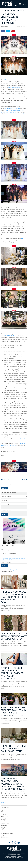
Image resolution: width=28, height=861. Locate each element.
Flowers (2, 812)
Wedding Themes (4, 820)
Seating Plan (3, 827)
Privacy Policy (13, 856)
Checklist (5, 558)
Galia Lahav (21, 110)
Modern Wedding (14, 849)
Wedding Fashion (4, 819)
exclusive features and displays (12, 108)
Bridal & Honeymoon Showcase (10, 80)
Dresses (2, 810)
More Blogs (3, 802)
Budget (2, 831)
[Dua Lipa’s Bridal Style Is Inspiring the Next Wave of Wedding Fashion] (14, 623)
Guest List (18, 558)
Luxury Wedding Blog (16, 857)
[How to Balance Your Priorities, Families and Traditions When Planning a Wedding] (14, 699)
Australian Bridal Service (14, 87)
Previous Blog (5, 479)
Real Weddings (3, 818)
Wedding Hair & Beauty (5, 823)
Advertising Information (5, 837)
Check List (2, 829)
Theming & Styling (4, 814)
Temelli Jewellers (14, 112)
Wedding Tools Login (4, 835)
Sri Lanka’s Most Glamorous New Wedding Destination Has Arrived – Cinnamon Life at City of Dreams (14, 783)
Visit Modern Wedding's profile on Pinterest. (13, 570)
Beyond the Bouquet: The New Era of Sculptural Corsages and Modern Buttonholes (12, 673)
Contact (2, 838)
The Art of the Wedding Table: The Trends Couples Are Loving (13, 749)
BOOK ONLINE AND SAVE (11, 335)
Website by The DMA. (16, 854)
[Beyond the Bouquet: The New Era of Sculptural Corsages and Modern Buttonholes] (14, 659)
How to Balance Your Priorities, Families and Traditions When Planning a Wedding (13, 711)
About (2, 836)
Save (15, 34)
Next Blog (23, 479)
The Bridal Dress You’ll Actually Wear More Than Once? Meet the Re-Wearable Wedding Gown (14, 597)
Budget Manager (12, 558)
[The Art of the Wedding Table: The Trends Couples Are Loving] (14, 736)
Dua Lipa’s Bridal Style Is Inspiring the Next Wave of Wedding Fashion (14, 636)
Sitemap (2, 840)
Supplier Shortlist (11, 560)
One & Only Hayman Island (11, 110)
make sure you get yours (21, 438)
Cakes (2, 811)
